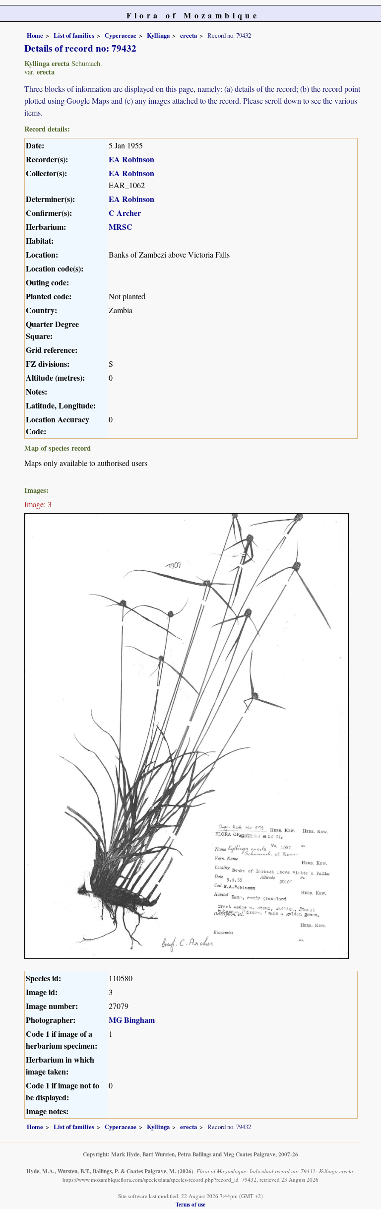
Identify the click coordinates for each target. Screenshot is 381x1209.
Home (35, 35)
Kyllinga (158, 35)
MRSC (120, 226)
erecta (188, 35)
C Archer (125, 212)
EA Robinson (131, 159)
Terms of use (190, 1204)
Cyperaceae (120, 35)
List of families (74, 35)
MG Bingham (132, 1019)
